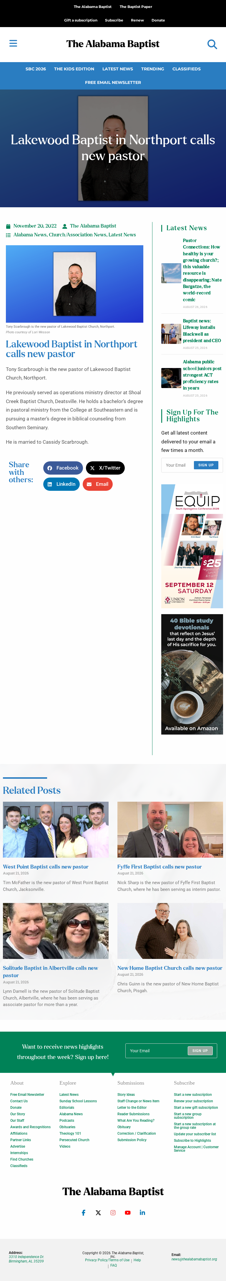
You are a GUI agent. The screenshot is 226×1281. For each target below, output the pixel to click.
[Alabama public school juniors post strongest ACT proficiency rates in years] (171, 378)
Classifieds (186, 69)
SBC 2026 (36, 69)
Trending (152, 69)
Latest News (117, 69)
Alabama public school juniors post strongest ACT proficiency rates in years (202, 375)
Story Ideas (126, 1095)
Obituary (124, 1127)
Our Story (17, 1114)
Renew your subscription (193, 1101)
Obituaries (67, 1127)
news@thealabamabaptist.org (194, 1259)
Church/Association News (77, 235)
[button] (212, 44)
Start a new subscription (193, 1095)
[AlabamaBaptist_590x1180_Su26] (192, 546)
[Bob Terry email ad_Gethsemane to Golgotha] (192, 674)
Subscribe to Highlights (192, 1141)
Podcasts (66, 1120)
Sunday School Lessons (78, 1101)
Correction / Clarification (136, 1133)
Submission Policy (132, 1140)
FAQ (113, 1265)
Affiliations (18, 1133)
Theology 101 (70, 1133)
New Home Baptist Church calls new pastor (169, 968)
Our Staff (17, 1120)
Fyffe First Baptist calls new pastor (159, 867)
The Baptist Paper (136, 6)
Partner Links (20, 1140)
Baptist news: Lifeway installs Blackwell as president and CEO (202, 331)
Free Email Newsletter (113, 82)
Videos (64, 1146)
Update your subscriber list (195, 1134)
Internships (19, 1153)
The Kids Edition (74, 69)
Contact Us (19, 1101)
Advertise (17, 1146)
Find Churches (21, 1159)
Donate (15, 1108)
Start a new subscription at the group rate (195, 1126)
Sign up (206, 465)
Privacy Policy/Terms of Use (107, 1260)
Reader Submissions (133, 1114)
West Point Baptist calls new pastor (46, 867)
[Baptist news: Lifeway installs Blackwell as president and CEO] (171, 334)
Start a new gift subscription (196, 1108)
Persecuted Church (74, 1140)
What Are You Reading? (135, 1120)
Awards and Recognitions (30, 1127)
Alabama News (30, 235)
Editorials (66, 1108)
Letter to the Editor (132, 1108)
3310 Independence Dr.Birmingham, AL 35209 (26, 1259)
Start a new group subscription (188, 1116)
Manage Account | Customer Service (196, 1149)
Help (137, 1260)
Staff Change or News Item (138, 1101)
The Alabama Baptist (93, 6)
